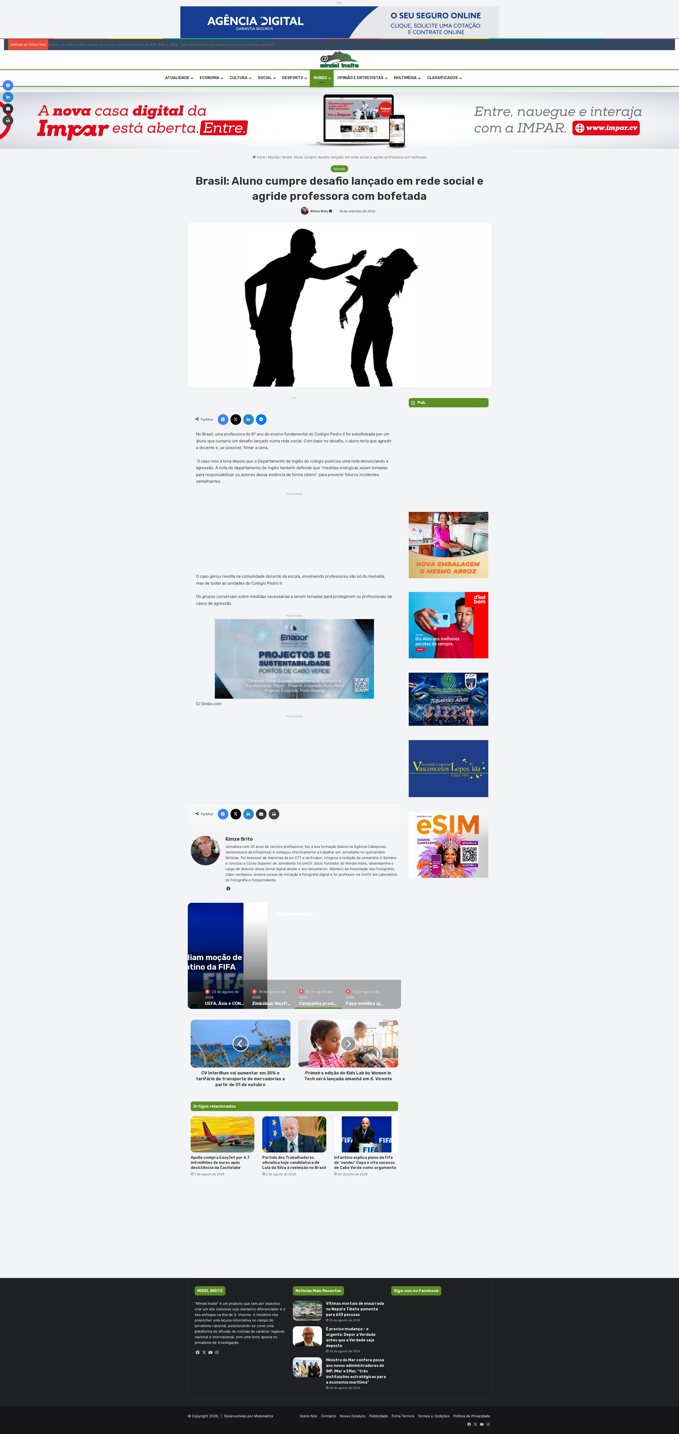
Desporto (292, 78)
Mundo (320, 78)
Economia (209, 78)
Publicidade (378, 1416)
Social (265, 78)
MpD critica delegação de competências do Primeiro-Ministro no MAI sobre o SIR (118, 44)
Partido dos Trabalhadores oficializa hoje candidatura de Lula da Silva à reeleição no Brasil (294, 1162)
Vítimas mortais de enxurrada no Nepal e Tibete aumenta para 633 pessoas (355, 1309)
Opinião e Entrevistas (360, 78)
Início (260, 157)
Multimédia (405, 78)
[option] (224, 994)
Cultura (238, 78)
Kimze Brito (319, 211)
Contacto (328, 1416)
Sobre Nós (308, 1416)
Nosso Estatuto (352, 1416)
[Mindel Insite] (340, 59)
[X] (204, 1352)
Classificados (442, 78)
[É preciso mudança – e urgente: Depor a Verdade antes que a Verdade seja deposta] (307, 1336)
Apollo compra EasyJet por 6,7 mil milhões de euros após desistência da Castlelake (220, 1162)
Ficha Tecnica (403, 1416)
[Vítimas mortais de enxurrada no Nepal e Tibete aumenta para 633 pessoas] (307, 1311)
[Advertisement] (294, 534)
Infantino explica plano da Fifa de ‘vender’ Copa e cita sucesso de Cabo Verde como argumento (365, 1162)
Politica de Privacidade (471, 1416)
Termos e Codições (434, 1416)
